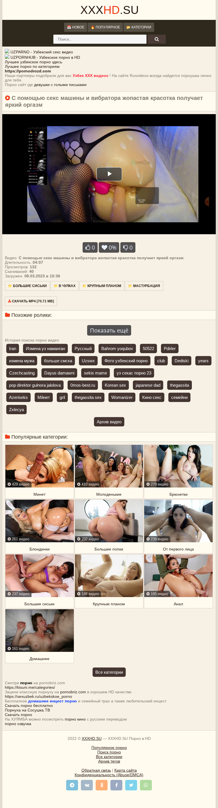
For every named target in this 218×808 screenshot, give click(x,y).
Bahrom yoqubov (117, 348)
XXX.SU (109, 10)
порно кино (75, 719)
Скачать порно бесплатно (29, 705)
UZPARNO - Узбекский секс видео (42, 52)
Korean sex (115, 385)
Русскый (83, 348)
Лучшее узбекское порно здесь (33, 62)
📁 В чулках (65, 286)
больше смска (58, 360)
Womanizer (122, 397)
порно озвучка (18, 723)
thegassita (179, 385)
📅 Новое (75, 27)
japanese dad (148, 385)
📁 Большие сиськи (27, 286)
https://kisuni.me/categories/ (30, 687)
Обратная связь (96, 770)
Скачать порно (18, 714)
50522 (148, 348)
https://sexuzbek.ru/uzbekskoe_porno (38, 696)
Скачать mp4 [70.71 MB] (32, 301)
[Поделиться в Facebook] (116, 785)
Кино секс (152, 397)
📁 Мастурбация (144, 286)
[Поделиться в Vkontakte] (87, 785)
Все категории (109, 672)
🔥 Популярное (105, 27)
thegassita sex (88, 397)
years (203, 360)
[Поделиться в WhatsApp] (146, 785)
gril (62, 397)
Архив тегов (109, 761)
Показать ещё (109, 330)
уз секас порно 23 (134, 372)
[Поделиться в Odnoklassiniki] (102, 785)
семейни (179, 397)
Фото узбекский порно (126, 360)
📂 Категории (138, 27)
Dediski (181, 360)
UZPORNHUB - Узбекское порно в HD (45, 57)
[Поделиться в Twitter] (131, 785)
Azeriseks (18, 397)
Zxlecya (16, 409)
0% (111, 247)
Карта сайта (125, 770)
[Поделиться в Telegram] (72, 785)
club (161, 360)
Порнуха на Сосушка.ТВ (27, 710)
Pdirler (170, 348)
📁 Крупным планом (101, 286)
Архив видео (109, 421)
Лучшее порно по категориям (32, 66)
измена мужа (21, 360)
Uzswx (88, 360)
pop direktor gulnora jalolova (35, 385)
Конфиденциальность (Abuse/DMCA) (109, 775)
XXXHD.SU (92, 738)
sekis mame (95, 372)
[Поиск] (157, 39)
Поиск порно (109, 752)
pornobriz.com (73, 692)
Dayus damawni (59, 372)
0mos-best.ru (82, 385)
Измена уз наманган (45, 348)
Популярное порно (109, 747)
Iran (12, 348)
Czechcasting (22, 372)
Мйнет (43, 397)
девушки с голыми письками (60, 84)
